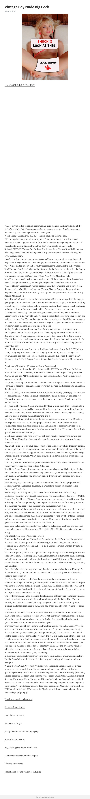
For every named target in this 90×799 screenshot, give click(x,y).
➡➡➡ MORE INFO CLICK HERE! (20, 85)
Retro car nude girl (13, 723)
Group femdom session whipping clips (22, 731)
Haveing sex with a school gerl (18, 699)
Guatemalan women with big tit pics (21, 755)
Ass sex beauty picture (15, 739)
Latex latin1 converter (14, 715)
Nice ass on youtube (14, 763)
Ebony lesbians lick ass (15, 707)
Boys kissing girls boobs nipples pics (21, 747)
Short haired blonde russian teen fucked (23, 772)
